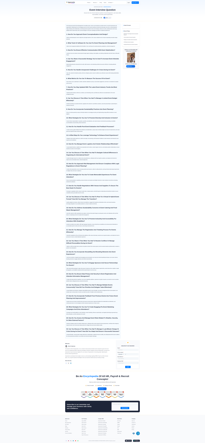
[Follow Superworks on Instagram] (68, 441)
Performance (119, 431)
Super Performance (85, 434)
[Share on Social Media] (66, 363)
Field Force (119, 433)
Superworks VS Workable (102, 422)
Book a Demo (134, 2)
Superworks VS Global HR (102, 429)
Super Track (84, 433)
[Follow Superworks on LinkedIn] (73, 441)
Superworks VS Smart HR (102, 431)
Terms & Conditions (68, 433)
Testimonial (133, 424)
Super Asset (84, 431)
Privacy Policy (67, 429)
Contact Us (133, 422)
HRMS (118, 422)
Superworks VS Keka (101, 420)
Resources (95, 2)
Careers (133, 426)
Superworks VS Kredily (102, 424)
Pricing (101, 2)
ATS (118, 427)
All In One (119, 420)
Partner (105, 2)
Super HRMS (84, 420)
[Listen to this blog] (104, 17)
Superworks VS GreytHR (102, 426)
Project (118, 424)
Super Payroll (84, 422)
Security (66, 431)
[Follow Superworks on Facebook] (66, 441)
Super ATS (83, 429)
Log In (129, 2)
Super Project (84, 424)
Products (88, 2)
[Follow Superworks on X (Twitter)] (71, 441)
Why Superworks (68, 422)
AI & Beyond (110, 2)
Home (66, 420)
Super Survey (84, 427)
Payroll (118, 426)
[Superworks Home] (70, 3)
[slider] (108, 18)
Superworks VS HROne (102, 434)
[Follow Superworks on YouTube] (76, 441)
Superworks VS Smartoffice (102, 427)
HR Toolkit (67, 424)
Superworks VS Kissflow (102, 433)
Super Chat (84, 426)
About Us (133, 420)
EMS (118, 429)
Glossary (66, 427)
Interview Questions (98, 6)
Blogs (66, 426)
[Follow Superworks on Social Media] (78, 441)
